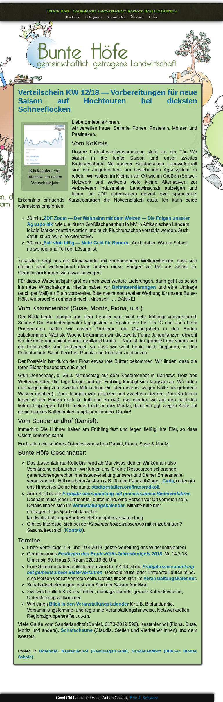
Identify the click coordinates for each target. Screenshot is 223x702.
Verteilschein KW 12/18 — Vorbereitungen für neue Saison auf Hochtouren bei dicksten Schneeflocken (107, 100)
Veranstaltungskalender (98, 505)
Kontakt (73, 530)
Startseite (73, 17)
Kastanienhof (116, 17)
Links (153, 17)
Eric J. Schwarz (144, 698)
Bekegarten (93, 17)
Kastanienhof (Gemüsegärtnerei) (95, 651)
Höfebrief (48, 651)
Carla (168, 480)
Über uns (137, 17)
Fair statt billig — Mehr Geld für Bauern (86, 242)
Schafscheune (77, 630)
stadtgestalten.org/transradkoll (125, 487)
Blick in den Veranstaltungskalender (89, 604)
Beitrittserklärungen (134, 287)
